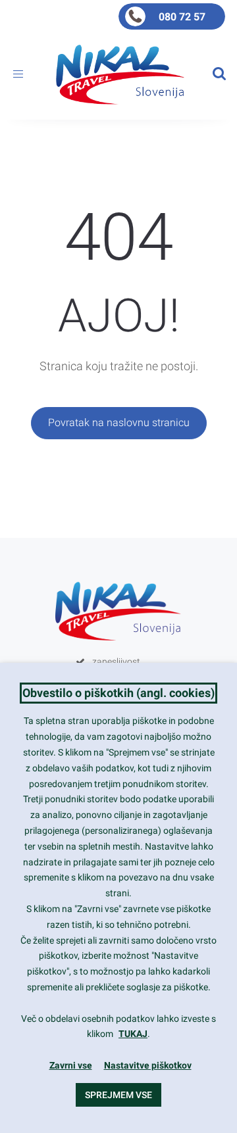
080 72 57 (182, 17)
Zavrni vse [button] (70, 1065)
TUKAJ (132, 1033)
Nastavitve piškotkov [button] (148, 1065)
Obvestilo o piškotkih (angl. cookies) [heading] (118, 693)
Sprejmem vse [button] (118, 1095)
